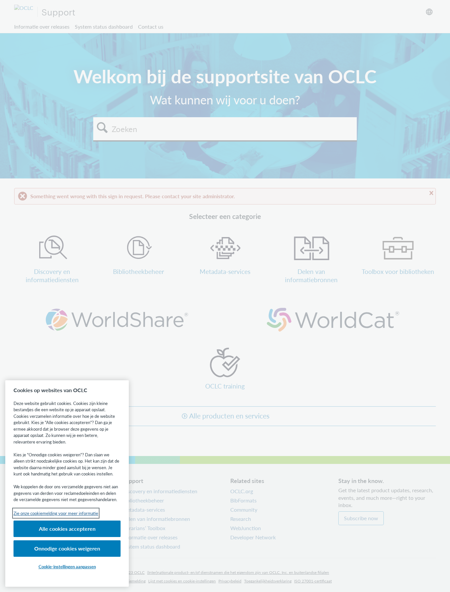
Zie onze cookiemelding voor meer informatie (56, 513)
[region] (67, 483)
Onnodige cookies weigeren (67, 548)
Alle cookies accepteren (67, 528)
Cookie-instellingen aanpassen (67, 566)
